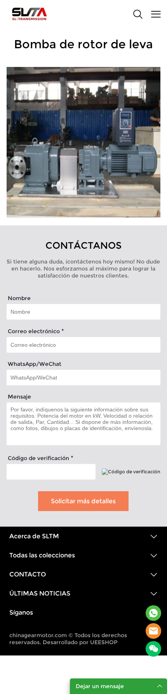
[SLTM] (153, 613)
